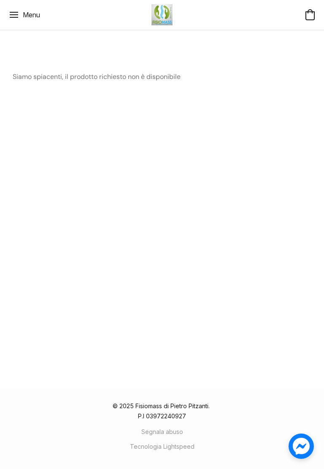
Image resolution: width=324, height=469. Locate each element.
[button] (162, 14)
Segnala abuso (162, 431)
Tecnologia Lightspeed (162, 446)
